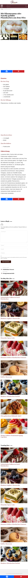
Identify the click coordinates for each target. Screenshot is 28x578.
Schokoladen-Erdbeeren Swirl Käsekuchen (10, 298)
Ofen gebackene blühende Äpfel (11, 416)
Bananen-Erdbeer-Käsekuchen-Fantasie (13, 357)
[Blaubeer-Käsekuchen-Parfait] (14, 387)
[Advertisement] (14, 55)
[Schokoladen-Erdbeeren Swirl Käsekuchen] (14, 288)
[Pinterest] (18, 71)
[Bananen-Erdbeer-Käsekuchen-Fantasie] (14, 348)
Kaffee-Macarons (6, 377)
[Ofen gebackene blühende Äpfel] (14, 406)
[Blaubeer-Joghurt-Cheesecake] (14, 309)
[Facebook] (6, 71)
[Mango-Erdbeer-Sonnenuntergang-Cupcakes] (14, 426)
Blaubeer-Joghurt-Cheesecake (10, 318)
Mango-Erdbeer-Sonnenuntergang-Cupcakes (12, 436)
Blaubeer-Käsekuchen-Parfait (10, 396)
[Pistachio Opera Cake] (14, 328)
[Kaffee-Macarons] (14, 367)
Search (26, 6)
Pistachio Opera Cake (8, 338)
